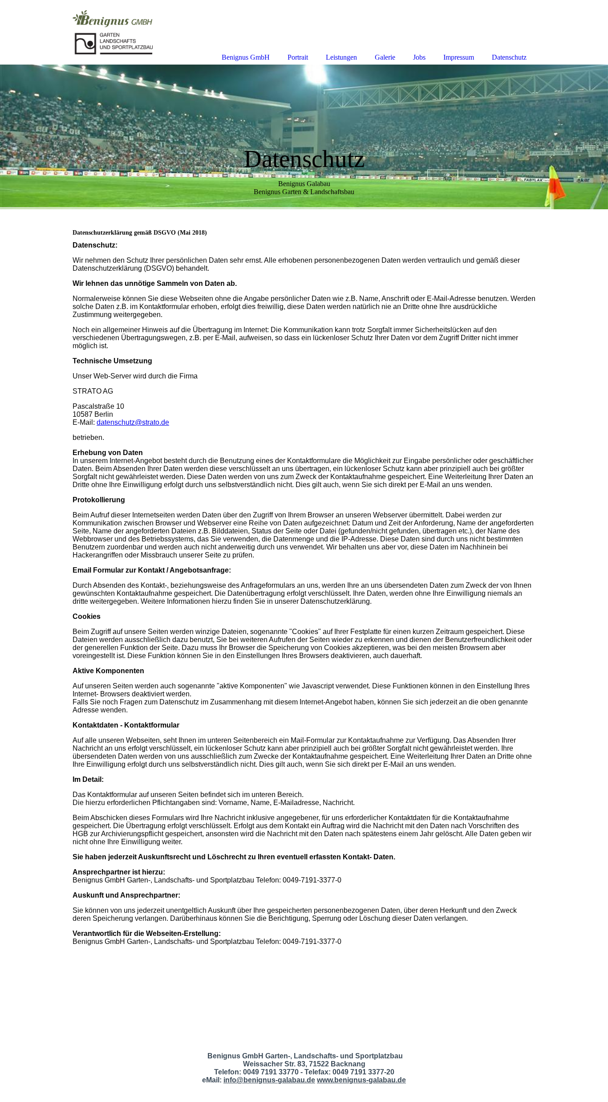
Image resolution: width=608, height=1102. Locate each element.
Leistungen (341, 57)
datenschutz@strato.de (133, 422)
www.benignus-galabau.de (361, 1080)
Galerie (385, 57)
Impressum (458, 57)
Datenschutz (509, 57)
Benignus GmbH (246, 57)
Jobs (419, 57)
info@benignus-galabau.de (269, 1080)
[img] (304, 137)
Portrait (298, 57)
